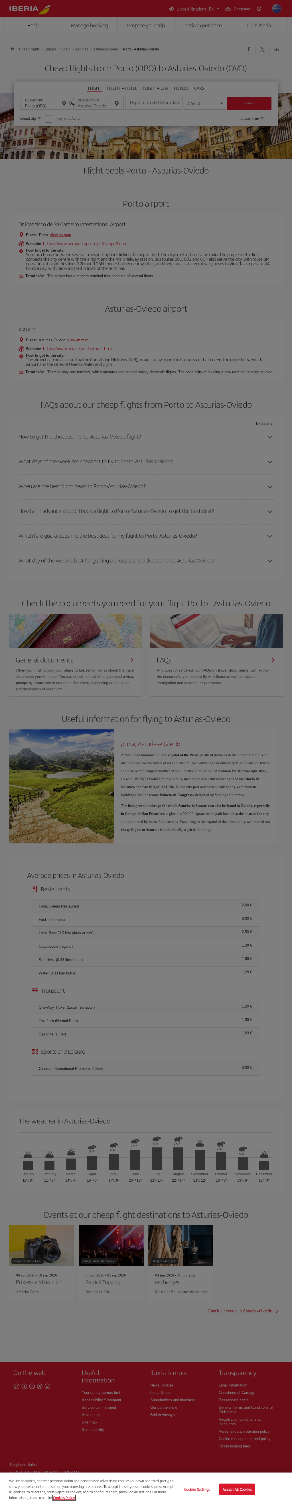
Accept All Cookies (237, 1489)
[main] (146, 1490)
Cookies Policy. (64, 1497)
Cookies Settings (197, 1489)
